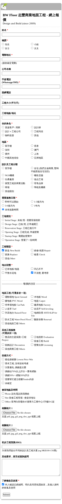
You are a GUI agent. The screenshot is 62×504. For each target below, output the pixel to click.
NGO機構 (9, 175)
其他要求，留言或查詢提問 (15, 456)
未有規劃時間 (11, 209)
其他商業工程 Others (15, 349)
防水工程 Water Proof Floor (18, 319)
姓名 (5, 30)
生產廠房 (9, 179)
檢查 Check (39, 254)
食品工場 (38, 179)
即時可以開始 (11, 201)
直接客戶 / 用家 (12, 127)
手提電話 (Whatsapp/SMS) (11, 81)
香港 (36, 146)
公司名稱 (6, 69)
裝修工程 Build (41, 341)
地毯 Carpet (39, 301)
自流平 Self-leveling (43, 309)
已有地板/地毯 (12, 269)
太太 (36, 48)
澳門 (36, 150)
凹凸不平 (38, 269)
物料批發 (9, 135)
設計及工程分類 (10, 164)
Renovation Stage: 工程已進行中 (20, 228)
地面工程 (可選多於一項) (14, 293)
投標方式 (7, 355)
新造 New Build (12, 250)
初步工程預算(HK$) (11, 442)
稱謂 (5, 40)
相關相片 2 (7, 425)
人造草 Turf (10, 309)
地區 (5, 142)
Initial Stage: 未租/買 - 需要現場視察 (22, 220)
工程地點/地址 (9, 113)
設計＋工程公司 (13, 131)
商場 (7, 187)
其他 (36, 135)
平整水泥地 (10, 273)
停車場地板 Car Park (15, 305)
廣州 (7, 154)
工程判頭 (38, 131)
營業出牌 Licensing (43, 345)
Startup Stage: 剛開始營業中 (18, 236)
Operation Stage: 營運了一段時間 (21, 240)
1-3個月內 (39, 201)
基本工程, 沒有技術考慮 (16, 363)
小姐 (36, 44)
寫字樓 (8, 146)
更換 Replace (11, 254)
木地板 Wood (40, 297)
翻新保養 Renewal (43, 319)
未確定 (8, 383)
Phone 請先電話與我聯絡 (17, 393)
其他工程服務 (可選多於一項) (9, 331)
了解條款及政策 (10, 480)
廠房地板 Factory (42, 305)
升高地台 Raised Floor (15, 312)
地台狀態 (7, 265)
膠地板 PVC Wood (14, 301)
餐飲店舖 (38, 175)
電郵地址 (7, 55)
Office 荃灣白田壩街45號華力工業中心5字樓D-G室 (29, 401)
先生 (7, 44)
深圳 (7, 150)
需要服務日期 (9, 197)
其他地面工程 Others (15, 323)
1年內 (37, 205)
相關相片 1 (7, 408)
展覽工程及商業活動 (15, 183)
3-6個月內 (10, 205)
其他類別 (9, 191)
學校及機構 (39, 187)
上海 (36, 154)
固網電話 (6, 92)
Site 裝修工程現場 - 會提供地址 (20, 397)
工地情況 (7, 216)
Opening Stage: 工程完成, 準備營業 (22, 232)
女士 (7, 48)
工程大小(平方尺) (10, 103)
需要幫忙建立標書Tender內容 (19, 379)
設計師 (37, 127)
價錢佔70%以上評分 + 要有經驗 (20, 371)
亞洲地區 (38, 158)
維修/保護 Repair (42, 250)
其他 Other (10, 258)
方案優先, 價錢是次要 (15, 367)
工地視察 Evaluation (44, 337)
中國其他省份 (11, 158)
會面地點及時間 (10, 390)
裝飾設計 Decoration (15, 345)
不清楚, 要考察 (41, 273)
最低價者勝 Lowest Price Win (19, 359)
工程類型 (7, 246)
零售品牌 (38, 183)
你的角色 (7, 123)
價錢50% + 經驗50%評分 (17, 375)
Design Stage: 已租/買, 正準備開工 (21, 224)
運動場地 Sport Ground (16, 297)
